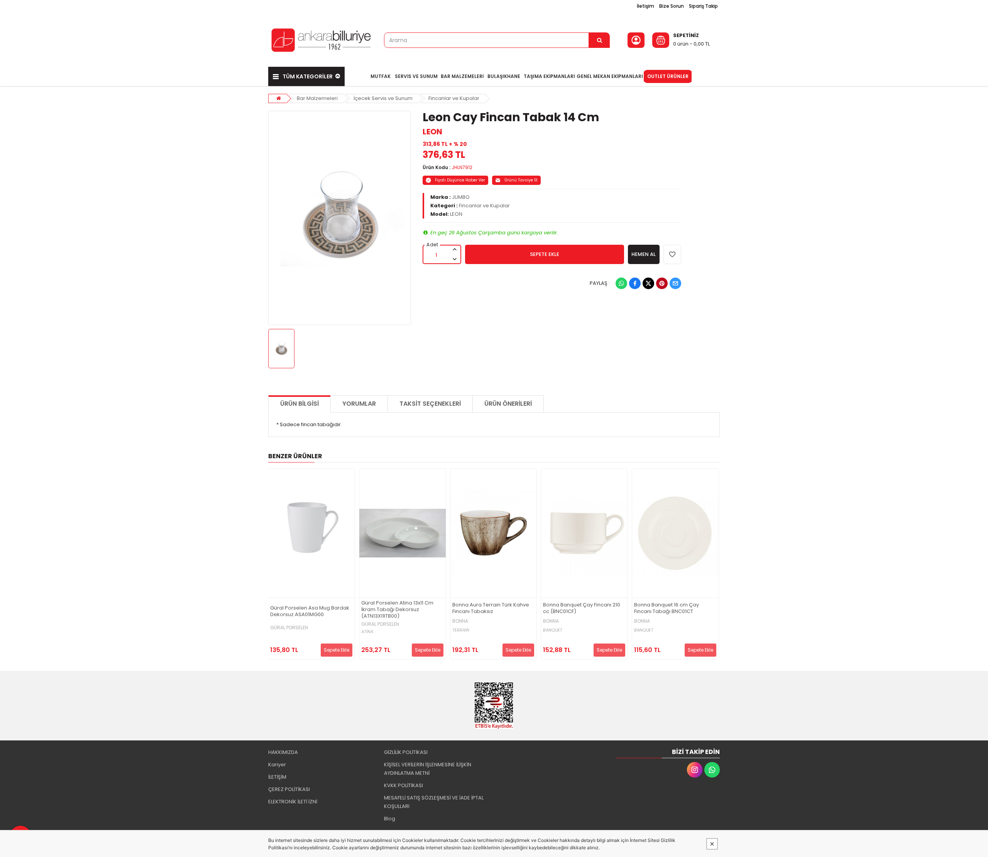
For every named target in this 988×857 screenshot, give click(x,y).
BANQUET (552, 630)
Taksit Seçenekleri (430, 403)
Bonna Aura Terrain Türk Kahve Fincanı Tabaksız (490, 608)
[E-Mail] (675, 283)
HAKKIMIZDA (283, 752)
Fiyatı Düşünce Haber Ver (460, 180)
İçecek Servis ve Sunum (383, 98)
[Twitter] (648, 283)
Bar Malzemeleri (317, 98)
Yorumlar (359, 403)
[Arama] (599, 40)
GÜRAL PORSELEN (289, 627)
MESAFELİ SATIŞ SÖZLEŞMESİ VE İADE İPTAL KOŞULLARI (434, 802)
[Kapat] (712, 844)
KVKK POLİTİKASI (403, 785)
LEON (432, 131)
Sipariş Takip (703, 6)
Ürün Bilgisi (299, 403)
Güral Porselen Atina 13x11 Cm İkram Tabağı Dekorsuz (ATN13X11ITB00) (397, 610)
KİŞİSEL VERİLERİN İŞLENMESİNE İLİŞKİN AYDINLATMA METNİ (427, 769)
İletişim (645, 6)
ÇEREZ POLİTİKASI (289, 789)
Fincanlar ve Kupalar (453, 98)
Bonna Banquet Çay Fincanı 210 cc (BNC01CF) (581, 608)
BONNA (460, 621)
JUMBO (461, 197)
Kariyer (277, 764)
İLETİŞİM (277, 777)
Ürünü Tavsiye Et (521, 180)
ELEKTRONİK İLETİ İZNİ (292, 801)
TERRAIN (460, 630)
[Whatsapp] (621, 283)
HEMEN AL (643, 254)
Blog (389, 818)
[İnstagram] (694, 769)
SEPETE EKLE (544, 254)
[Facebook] (635, 283)
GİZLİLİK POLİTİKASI (406, 752)
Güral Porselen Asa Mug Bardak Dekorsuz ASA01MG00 (309, 611)
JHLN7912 (462, 167)
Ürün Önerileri (508, 403)
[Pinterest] (662, 283)
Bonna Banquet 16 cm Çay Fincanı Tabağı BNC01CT (666, 608)
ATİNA (367, 632)
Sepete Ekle (336, 650)
